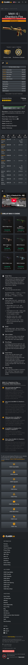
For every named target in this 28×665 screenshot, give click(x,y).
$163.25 (9, 175)
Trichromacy (9, 128)
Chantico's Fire (14, 16)
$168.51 (9, 160)
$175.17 (9, 171)
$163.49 (9, 179)
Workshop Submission (11, 125)
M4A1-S (6, 8)
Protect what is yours (13, 116)
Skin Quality (3, 136)
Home (2, 8)
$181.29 (9, 182)
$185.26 (9, 155)
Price (8, 137)
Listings (14, 137)
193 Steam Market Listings (14, 67)
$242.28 (9, 144)
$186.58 (9, 150)
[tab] (3, 63)
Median (19, 137)
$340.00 (9, 166)
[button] (14, 2)
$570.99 (9, 139)
